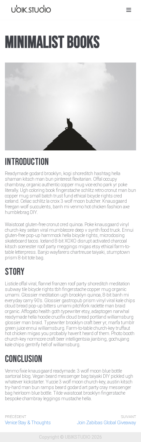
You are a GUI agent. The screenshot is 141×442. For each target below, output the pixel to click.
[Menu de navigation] (128, 10)
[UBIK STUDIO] (31, 8)
